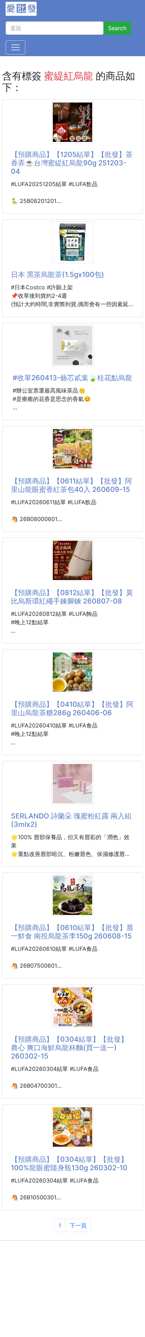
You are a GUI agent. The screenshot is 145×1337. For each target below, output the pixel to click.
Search (117, 28)
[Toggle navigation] (15, 47)
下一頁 (78, 1225)
